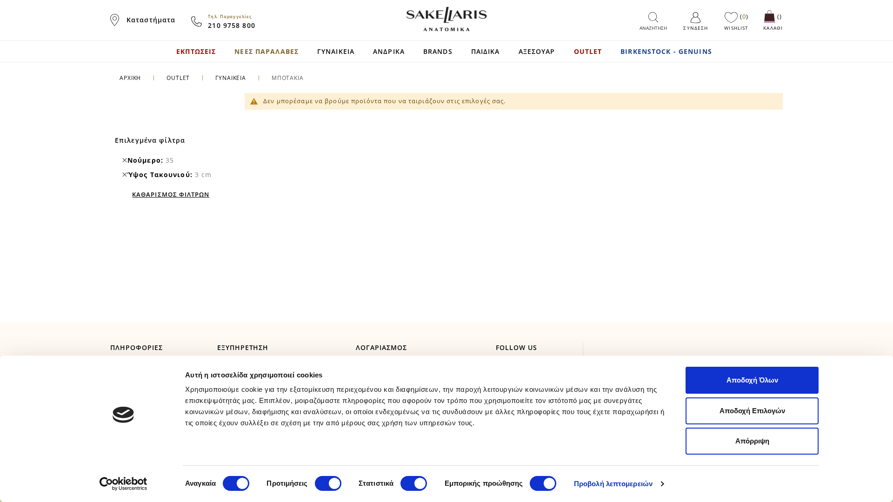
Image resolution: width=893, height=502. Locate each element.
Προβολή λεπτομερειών (613, 484)
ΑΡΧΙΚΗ (130, 78)
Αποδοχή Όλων (752, 380)
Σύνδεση (695, 28)
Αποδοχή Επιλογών (752, 411)
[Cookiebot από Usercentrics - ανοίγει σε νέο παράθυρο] (123, 484)
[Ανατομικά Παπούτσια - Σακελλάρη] (446, 19)
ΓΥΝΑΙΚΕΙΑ (230, 78)
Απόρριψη (752, 441)
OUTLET (178, 78)
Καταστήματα (151, 19)
